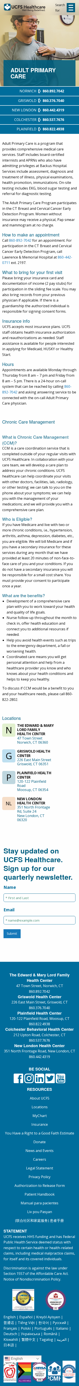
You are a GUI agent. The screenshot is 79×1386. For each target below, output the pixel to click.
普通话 (9, 1322)
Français (10, 1328)
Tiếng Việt (26, 1322)
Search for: (60, 7)
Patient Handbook (40, 1194)
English (10, 1317)
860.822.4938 (39, 1024)
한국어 (43, 1322)
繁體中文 (29, 1339)
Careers (39, 1159)
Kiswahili (11, 1339)
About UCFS (39, 1098)
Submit (12, 933)
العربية (61, 1339)
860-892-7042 (20, 240)
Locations (40, 1107)
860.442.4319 (39, 1056)
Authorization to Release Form (39, 1185)
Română (50, 1333)
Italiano (62, 1328)
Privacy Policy (39, 1176)
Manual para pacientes (39, 1203)
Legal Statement (39, 1168)
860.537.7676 (39, 1040)
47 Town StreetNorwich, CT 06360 (32, 740)
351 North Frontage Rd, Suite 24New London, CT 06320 (33, 813)
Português (43, 1328)
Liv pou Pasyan (39, 1211)
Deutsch (10, 1333)
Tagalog (46, 1339)
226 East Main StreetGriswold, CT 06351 (34, 761)
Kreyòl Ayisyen (48, 1317)
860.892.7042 (39, 991)
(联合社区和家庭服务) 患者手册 (39, 1220)
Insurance (39, 1124)
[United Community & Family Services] (29, 8)
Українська (30, 1333)
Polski (26, 1328)
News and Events (39, 1150)
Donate (39, 1141)
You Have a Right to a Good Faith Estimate (39, 1133)
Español (25, 1317)
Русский (59, 1322)
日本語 (9, 1345)
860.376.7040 (39, 1007)
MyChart (39, 1115)
